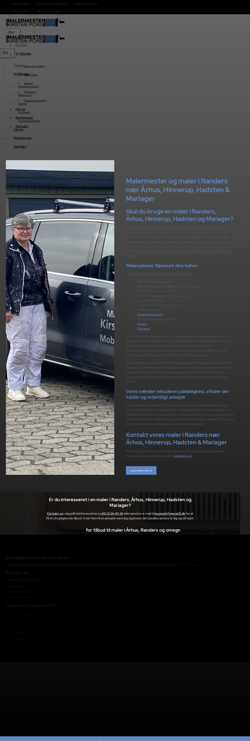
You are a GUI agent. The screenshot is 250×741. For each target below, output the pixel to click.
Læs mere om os (141, 470)
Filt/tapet (143, 329)
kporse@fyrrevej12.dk (170, 514)
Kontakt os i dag (72, 531)
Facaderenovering (150, 314)
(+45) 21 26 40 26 (110, 514)
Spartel (142, 324)
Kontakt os (55, 514)
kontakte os (183, 456)
